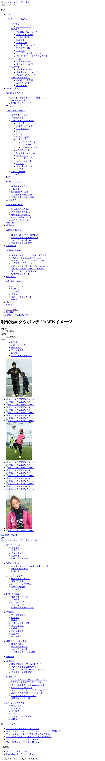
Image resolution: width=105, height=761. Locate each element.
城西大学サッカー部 (20, 274)
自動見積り (11, 276)
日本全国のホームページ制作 (19, 754)
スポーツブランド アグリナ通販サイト (23, 742)
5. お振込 (20, 134)
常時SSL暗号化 (18, 172)
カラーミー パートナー (21, 194)
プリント (20, 51)
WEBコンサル (12, 88)
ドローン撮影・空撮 (20, 623)
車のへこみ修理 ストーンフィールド (28, 268)
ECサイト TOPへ (14, 182)
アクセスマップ (23, 26)
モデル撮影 (16, 347)
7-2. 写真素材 (27, 145)
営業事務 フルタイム (25, 69)
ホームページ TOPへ (15, 110)
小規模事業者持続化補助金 (23, 652)
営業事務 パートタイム (26, 72)
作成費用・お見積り (20, 115)
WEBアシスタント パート (28, 75)
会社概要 (15, 24)
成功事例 (10, 225)
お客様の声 (11, 246)
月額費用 (15, 189)
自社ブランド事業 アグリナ (28, 53)
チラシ (14, 294)
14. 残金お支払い (24, 166)
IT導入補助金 (17, 644)
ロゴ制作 (15, 174)
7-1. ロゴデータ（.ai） (31, 142)
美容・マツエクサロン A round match (27, 260)
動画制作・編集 (23, 48)
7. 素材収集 (21, 139)
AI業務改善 (21, 43)
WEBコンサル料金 (19, 100)
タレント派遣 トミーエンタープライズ (29, 255)
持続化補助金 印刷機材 (21, 243)
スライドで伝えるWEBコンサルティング (30, 98)
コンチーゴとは (13, 14)
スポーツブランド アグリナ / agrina (22, 739)
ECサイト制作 (22, 37)
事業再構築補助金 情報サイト (24, 237)
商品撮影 (15, 620)
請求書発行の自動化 (20, 209)
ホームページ (12, 106)
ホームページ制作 (24, 34)
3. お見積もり (22, 129)
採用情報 (15, 67)
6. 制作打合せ (22, 137)
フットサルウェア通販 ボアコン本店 (22, 729)
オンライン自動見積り (16, 703)
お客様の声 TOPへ (14, 250)
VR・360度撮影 (18, 615)
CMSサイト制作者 (24, 80)
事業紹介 (15, 29)
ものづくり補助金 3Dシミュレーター (28, 240)
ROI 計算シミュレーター (22, 103)
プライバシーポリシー (16, 751)
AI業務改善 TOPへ (14, 205)
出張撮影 (15, 353)
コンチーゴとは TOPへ (16, 19)
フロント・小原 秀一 (25, 64)
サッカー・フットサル (21, 355)
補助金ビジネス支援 (25, 45)
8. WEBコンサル (23, 150)
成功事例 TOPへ (13, 230)
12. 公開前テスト (24, 161)
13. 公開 (20, 163)
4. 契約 (19, 131)
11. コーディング (24, 158)
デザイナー (21, 85)
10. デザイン (22, 155)
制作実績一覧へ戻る (10, 535)
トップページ (12, 309)
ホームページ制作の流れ (22, 121)
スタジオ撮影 (17, 626)
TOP (3, 538)
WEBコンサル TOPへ (15, 93)
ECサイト (10, 177)
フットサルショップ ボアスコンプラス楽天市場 (28, 734)
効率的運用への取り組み (22, 197)
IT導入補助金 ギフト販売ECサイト (27, 235)
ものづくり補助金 (19, 649)
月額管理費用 (17, 118)
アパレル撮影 (17, 350)
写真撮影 (20, 40)
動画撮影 (15, 618)
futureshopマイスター (20, 192)
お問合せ (10, 305)
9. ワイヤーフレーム (25, 153)
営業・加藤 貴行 (23, 61)
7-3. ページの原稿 (30, 147)
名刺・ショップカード (21, 297)
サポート (10, 302)
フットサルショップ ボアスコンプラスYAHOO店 (28, 737)
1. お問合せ (21, 123)
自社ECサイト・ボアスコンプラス (32, 56)
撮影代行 (15, 634)
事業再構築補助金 (19, 646)
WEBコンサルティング (26, 32)
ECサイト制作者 (23, 83)
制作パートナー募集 (20, 77)
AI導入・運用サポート (21, 220)
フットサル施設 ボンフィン (23, 271)
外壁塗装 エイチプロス (21, 263)
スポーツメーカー (19, 345)
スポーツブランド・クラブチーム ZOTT (29, 266)
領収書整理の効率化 (20, 215)
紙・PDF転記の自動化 (21, 217)
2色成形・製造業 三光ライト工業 (26, 258)
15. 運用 (20, 169)
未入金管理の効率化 (20, 212)
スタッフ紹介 (17, 59)
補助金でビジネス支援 (16, 641)
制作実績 (10, 223)
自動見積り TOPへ (14, 281)
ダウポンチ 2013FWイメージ (19, 315)
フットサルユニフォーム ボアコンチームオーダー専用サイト (34, 731)
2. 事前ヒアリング (24, 126)
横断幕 (14, 299)
